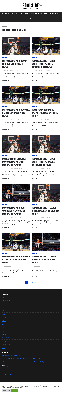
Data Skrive (7, 70)
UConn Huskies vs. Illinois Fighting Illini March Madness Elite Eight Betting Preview (25, 362)
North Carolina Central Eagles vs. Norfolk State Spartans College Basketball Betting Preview (14, 161)
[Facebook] (3, 374)
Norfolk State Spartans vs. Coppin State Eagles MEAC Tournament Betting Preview (16, 112)
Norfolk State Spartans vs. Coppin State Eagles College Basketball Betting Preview (16, 259)
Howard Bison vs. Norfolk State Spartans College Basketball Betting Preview (45, 112)
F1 (2, 304)
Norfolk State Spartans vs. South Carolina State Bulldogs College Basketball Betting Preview (13, 210)
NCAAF (43, 13)
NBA (16, 13)
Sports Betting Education (9, 338)
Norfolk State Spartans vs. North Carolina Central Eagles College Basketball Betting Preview (43, 161)
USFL (3, 348)
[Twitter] (6, 374)
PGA (27, 13)
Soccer (32, 13)
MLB (37, 13)
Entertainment (54, 13)
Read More (6, 80)
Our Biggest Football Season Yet (11, 355)
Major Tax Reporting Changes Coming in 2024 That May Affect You (21, 358)
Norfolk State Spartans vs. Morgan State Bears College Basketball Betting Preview (45, 210)
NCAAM (22, 13)
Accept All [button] (14, 390)
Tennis (4, 341)
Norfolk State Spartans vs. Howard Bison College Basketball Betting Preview (44, 259)
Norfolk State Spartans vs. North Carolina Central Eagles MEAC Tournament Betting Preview (43, 63)
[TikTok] (11, 374)
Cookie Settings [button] (6, 390)
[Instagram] (8, 374)
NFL (12, 13)
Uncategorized (6, 344)
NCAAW (4, 321)
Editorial (31, 19)
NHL (46, 13)
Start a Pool (5, 13)
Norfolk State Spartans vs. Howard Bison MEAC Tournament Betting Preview (14, 63)
